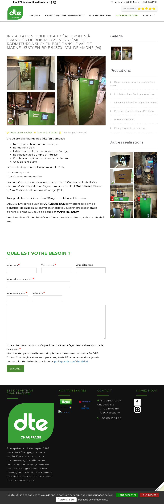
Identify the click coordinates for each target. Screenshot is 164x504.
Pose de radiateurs (124, 119)
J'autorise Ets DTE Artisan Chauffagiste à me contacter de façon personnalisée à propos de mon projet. (55, 347)
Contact (149, 15)
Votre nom (13, 265)
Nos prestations (100, 15)
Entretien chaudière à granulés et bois (134, 111)
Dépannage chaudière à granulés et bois (135, 102)
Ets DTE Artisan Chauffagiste (64, 15)
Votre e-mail (48, 265)
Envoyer (15, 368)
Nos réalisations (127, 15)
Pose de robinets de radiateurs (130, 128)
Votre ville (39, 293)
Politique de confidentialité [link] (93, 499)
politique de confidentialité (71, 361)
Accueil (35, 15)
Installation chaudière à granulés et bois (134, 94)
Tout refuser (149, 494)
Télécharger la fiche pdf (74, 132)
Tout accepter (127, 494)
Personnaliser (66, 499)
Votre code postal (17, 293)
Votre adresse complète (20, 279)
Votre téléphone (84, 265)
